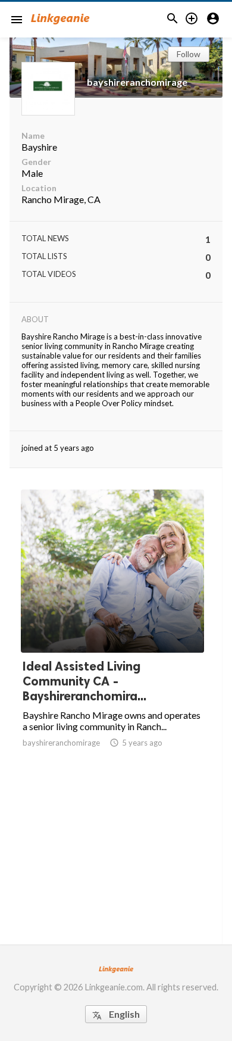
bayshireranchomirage (137, 82)
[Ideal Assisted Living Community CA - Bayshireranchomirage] (112, 623)
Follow (188, 54)
